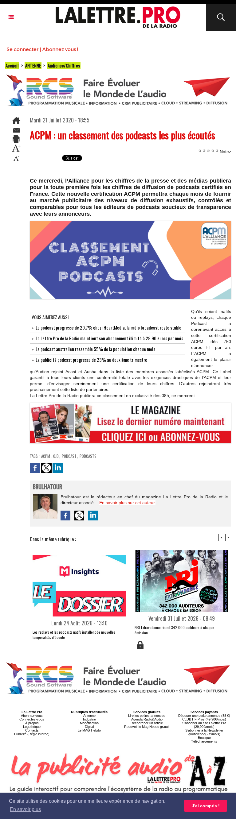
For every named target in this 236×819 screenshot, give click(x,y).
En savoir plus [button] (25, 809)
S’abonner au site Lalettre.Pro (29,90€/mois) (204, 724)
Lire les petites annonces (146, 715)
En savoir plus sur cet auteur (127, 502)
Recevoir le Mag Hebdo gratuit (146, 726)
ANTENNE (33, 65)
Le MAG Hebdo (89, 730)
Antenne (89, 715)
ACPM (45, 456)
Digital (89, 726)
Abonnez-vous (32, 715)
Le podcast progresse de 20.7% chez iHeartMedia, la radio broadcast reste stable (108, 327)
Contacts (32, 730)
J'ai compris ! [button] (206, 805)
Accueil (12, 65)
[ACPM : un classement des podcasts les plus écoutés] (130, 223)
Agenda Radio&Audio (147, 719)
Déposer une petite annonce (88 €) (204, 715)
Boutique (204, 738)
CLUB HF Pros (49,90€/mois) (204, 719)
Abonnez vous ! (60, 49)
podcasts (88, 456)
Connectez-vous (31, 719)
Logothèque (32, 726)
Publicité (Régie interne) (31, 734)
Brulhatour (47, 487)
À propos (32, 723)
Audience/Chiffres (64, 65)
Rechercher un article (147, 723)
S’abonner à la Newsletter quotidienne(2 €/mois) (204, 732)
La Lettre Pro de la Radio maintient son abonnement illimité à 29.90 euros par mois (109, 338)
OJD (56, 456)
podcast (69, 456)
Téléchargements (204, 741)
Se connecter (22, 49)
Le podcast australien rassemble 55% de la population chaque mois (95, 349)
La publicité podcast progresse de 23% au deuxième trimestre (91, 359)
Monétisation (89, 723)
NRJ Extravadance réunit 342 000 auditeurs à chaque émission (174, 630)
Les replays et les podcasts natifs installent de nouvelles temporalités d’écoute (74, 634)
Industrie (89, 719)
